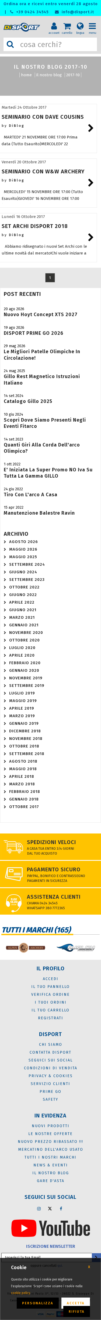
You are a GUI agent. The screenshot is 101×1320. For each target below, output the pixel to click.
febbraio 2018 (24, 791)
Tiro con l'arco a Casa (30, 495)
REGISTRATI (50, 1018)
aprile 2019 (21, 708)
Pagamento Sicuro (54, 869)
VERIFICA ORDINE (50, 994)
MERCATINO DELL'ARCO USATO (50, 1149)
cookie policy (20, 1293)
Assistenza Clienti (54, 897)
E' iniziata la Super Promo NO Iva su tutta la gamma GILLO (48, 473)
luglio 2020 (22, 647)
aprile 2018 (21, 776)
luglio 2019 (22, 693)
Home (26, 74)
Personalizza (37, 1303)
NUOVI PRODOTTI (50, 1126)
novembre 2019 (26, 678)
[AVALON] (76, 947)
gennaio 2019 (24, 723)
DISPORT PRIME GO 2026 (33, 333)
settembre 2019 (26, 685)
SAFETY (50, 1099)
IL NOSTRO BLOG (49, 74)
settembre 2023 (27, 579)
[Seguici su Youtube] (51, 1227)
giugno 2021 (22, 609)
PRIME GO (50, 1091)
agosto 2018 (23, 761)
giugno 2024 (23, 572)
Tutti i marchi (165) (36, 929)
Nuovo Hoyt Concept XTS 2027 (41, 314)
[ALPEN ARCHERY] (25, 947)
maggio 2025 (23, 556)
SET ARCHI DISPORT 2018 (35, 226)
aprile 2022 (21, 602)
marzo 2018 (22, 784)
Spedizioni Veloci (51, 842)
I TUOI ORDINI (51, 1002)
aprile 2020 (22, 655)
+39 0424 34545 (31, 12)
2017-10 (73, 74)
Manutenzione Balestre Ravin (39, 513)
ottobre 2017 (24, 806)
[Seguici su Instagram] (38, 1208)
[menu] (94, 22)
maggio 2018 (23, 768)
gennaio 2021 (24, 625)
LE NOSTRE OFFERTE (50, 1134)
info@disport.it (77, 12)
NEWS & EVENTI (50, 1165)
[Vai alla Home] (23, 27)
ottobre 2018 (24, 746)
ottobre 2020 (24, 640)
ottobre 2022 (24, 587)
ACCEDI (50, 979)
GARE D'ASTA (50, 1181)
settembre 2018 (26, 753)
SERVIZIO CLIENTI (50, 1083)
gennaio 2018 (24, 799)
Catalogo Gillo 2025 (28, 401)
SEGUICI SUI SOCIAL (51, 1060)
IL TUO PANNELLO (50, 986)
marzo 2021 (22, 617)
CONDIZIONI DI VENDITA (50, 1068)
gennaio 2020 (24, 670)
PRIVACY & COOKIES (51, 1076)
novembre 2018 (26, 738)
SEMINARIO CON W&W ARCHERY (43, 171)
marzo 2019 (22, 715)
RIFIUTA (77, 1311)
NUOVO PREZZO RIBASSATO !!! (50, 1141)
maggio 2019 (23, 700)
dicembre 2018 (25, 731)
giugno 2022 (23, 594)
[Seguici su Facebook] (61, 1208)
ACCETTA (76, 1303)
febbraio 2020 (25, 662)
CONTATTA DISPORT (50, 1052)
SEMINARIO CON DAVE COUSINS (43, 117)
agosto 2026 (23, 541)
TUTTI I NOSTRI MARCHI (50, 1157)
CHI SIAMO (50, 1044)
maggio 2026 (23, 549)
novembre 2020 (26, 632)
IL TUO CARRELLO (50, 1010)
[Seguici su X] (50, 1208)
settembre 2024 (27, 564)
